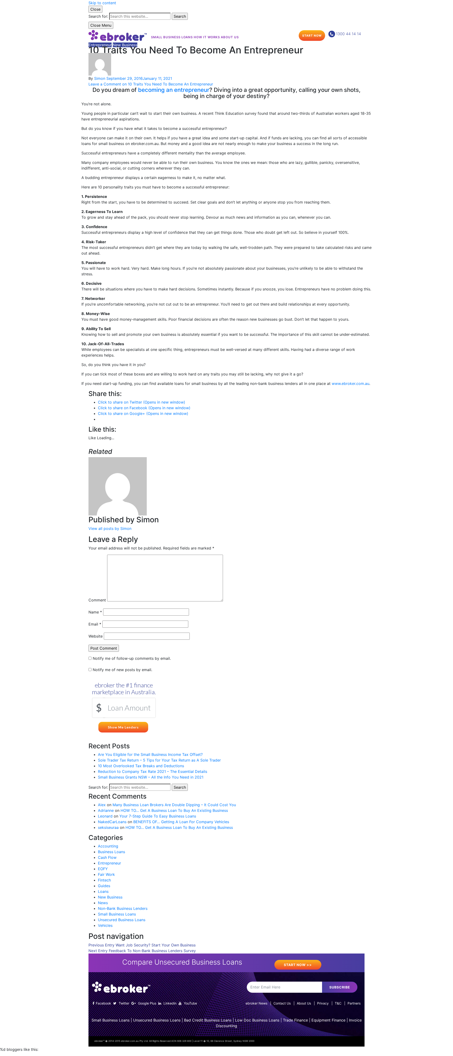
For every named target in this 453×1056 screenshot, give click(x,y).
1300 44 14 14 (348, 33)
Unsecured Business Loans (121, 919)
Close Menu (100, 25)
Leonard (105, 816)
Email (94, 624)
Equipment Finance (328, 1020)
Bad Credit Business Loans (207, 1020)
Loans (103, 891)
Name (95, 612)
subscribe (339, 987)
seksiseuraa (108, 827)
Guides (104, 885)
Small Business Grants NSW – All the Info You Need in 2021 (150, 777)
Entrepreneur (100, 45)
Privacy (323, 1003)
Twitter (123, 1003)
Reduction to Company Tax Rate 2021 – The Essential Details (152, 771)
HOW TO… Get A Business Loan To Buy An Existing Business (174, 810)
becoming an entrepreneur (173, 89)
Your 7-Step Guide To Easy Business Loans (157, 816)
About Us (304, 1003)
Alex (102, 804)
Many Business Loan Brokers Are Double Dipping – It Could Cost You (174, 804)
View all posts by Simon (109, 528)
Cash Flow (107, 857)
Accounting (108, 846)
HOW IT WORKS (207, 37)
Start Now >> (298, 965)
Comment (97, 600)
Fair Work (106, 874)
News (103, 902)
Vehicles (105, 925)
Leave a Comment (150, 84)
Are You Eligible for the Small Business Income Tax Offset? (150, 754)
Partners (354, 1003)
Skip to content (102, 2)
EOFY (103, 868)
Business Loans (111, 851)
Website (95, 636)
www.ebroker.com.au (350, 383)
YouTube (190, 1003)
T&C (338, 1003)
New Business (125, 45)
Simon (99, 78)
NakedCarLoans (112, 821)
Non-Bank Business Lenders (122, 908)
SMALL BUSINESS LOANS (172, 37)
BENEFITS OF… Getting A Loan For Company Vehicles (181, 821)
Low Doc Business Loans (257, 1020)
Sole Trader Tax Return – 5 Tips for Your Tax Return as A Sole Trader (159, 760)
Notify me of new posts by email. (122, 669)
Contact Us (282, 1003)
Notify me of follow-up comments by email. (132, 658)
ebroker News (256, 1003)
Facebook (103, 1003)
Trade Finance (295, 1020)
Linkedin (169, 1003)
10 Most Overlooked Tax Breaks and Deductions (141, 765)
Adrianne (106, 810)
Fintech (104, 880)
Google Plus (146, 1003)
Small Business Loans (117, 914)
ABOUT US (230, 37)
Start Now (312, 35)
